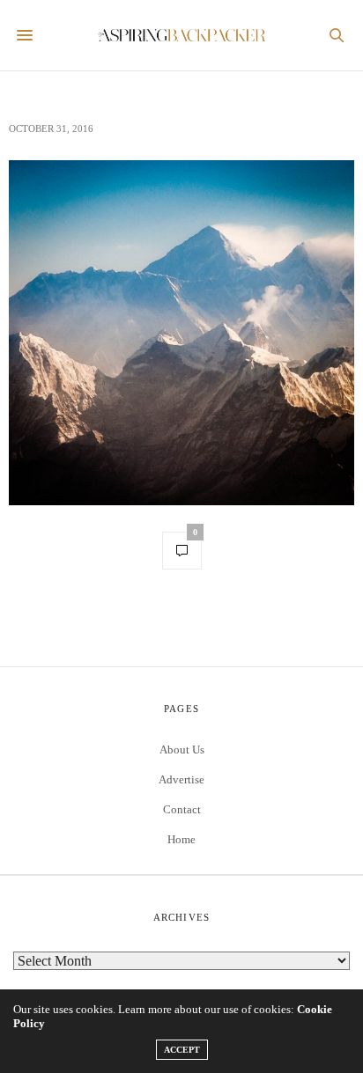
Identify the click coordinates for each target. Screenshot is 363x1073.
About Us (181, 749)
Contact (182, 809)
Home (181, 839)
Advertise (181, 779)
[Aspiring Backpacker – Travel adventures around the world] (182, 35)
